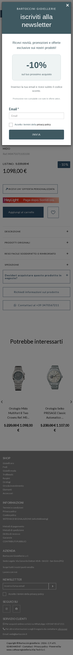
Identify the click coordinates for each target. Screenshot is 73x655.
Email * (14, 109)
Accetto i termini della (33, 124)
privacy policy (44, 124)
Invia (36, 134)
